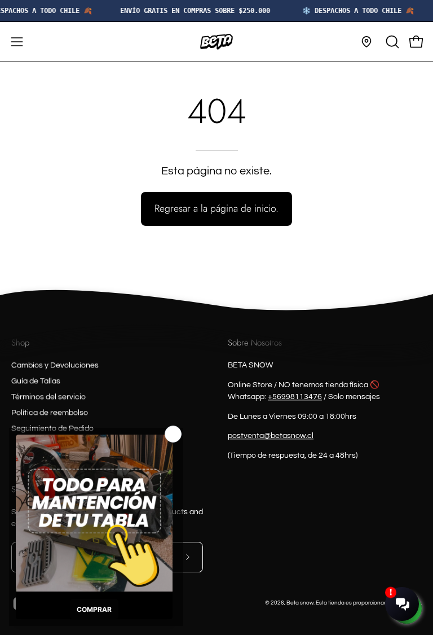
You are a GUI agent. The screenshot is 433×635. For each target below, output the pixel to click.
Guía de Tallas (35, 381)
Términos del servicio (48, 397)
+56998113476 (295, 397)
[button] (391, 42)
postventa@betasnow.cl (270, 436)
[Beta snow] (216, 41)
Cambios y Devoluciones (55, 365)
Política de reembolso (49, 413)
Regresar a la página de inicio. (216, 208)
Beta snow (299, 603)
